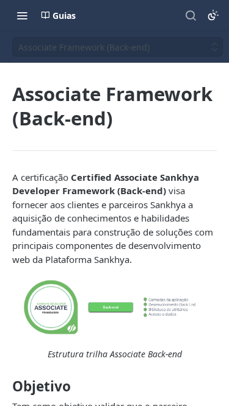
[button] (114, 307)
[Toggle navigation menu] (22, 15)
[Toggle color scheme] (213, 15)
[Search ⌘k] (190, 15)
